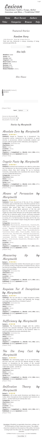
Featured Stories (21, 30)
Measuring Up (15, 255)
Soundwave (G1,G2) (9, 235)
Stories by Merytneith (8, 116)
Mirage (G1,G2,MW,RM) (32, 228)
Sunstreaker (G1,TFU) (9, 237)
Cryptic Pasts (11, 161)
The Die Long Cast (18, 351)
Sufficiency (10, 321)
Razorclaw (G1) (7, 233)
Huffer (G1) (6, 226)
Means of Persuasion (18, 193)
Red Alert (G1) (17, 233)
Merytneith (32, 131)
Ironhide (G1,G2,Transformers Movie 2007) (23, 226)
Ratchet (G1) (35, 232)
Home (7, 18)
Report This (6, 108)
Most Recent (20, 18)
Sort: (15, 110)
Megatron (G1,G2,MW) (16, 228)
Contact (13, 90)
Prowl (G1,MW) (24, 232)
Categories (16, 22)
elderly (16, 69)
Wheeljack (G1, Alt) (33, 239)
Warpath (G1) (22, 239)
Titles (4, 22)
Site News (21, 76)
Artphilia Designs (20, 433)
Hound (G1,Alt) (34, 225)
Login (39, 1)
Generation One (15, 143)
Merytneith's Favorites (9, 120)
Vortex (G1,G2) (13, 239)
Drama (9, 147)
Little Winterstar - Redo (10, 39)
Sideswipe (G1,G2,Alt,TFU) (31, 233)
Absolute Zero (11, 131)
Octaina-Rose (24, 39)
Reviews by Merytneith (9, 118)
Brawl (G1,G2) (25, 225)
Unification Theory (17, 386)
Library (11, 149)
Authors (33, 18)
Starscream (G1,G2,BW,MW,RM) (29, 235)
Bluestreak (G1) (15, 225)
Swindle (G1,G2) (23, 237)
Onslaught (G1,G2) (8, 230)
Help (38, 22)
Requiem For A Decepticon (21, 289)
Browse (28, 22)
